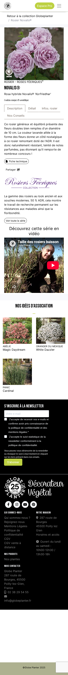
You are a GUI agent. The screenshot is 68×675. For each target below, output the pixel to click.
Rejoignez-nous (14, 522)
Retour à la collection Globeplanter (30, 16)
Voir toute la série (15, 220)
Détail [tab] (32, 108)
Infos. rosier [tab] (49, 108)
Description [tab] (14, 108)
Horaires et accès (47, 534)
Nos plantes (12, 559)
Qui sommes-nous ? (17, 517)
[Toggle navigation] (59, 5)
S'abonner (13, 462)
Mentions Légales (15, 526)
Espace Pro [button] (44, 6)
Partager (11, 169)
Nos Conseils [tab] (15, 115)
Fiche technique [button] (18, 161)
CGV (7, 538)
